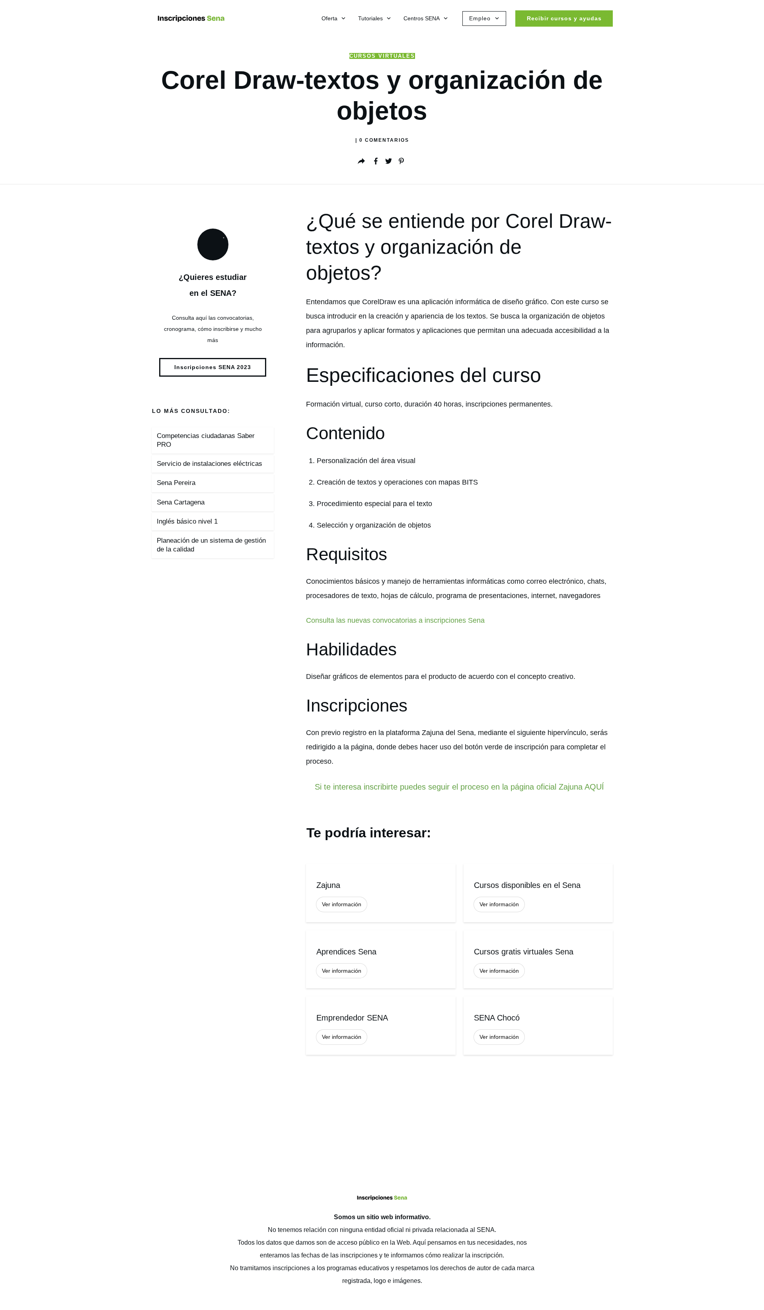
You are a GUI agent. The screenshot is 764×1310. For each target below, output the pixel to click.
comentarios (384, 140)
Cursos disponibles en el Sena (538, 893)
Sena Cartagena (181, 502)
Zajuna (380, 893)
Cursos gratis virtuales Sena (538, 959)
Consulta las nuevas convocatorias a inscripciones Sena (395, 620)
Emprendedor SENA (380, 1025)
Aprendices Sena (380, 959)
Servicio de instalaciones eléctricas (209, 463)
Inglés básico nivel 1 (187, 521)
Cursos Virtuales (382, 56)
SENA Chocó (538, 1025)
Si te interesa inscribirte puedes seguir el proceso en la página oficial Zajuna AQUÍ (459, 786)
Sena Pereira (176, 483)
